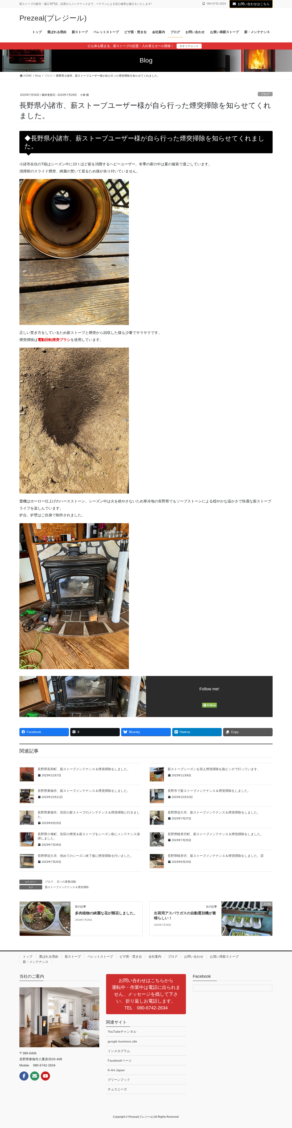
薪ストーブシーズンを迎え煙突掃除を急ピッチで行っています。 (214, 769)
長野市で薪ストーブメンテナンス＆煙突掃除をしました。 (209, 791)
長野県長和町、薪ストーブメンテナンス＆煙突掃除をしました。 (84, 769)
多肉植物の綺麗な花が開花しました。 (106, 913)
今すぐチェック (189, 46)
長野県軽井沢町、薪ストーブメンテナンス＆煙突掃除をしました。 (215, 834)
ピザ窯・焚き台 (131, 956)
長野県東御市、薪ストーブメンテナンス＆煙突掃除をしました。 (84, 791)
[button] (146, 994)
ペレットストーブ (100, 956)
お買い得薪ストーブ (224, 956)
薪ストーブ (73, 956)
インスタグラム (119, 1051)
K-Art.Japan (116, 1070)
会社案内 (155, 956)
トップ (27, 956)
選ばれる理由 (48, 956)
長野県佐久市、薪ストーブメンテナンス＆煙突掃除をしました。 (214, 812)
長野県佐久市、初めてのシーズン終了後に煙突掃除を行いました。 (85, 856)
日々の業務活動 (66, 881)
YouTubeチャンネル (122, 1031)
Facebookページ (120, 1060)
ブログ (265, 94)
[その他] (45, 918)
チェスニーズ (117, 1089)
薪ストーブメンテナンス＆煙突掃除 (67, 887)
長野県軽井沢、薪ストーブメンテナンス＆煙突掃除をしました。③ (215, 856)
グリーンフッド (119, 1079)
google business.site (122, 1041)
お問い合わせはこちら (254, 4)
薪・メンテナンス (35, 962)
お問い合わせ (193, 956)
